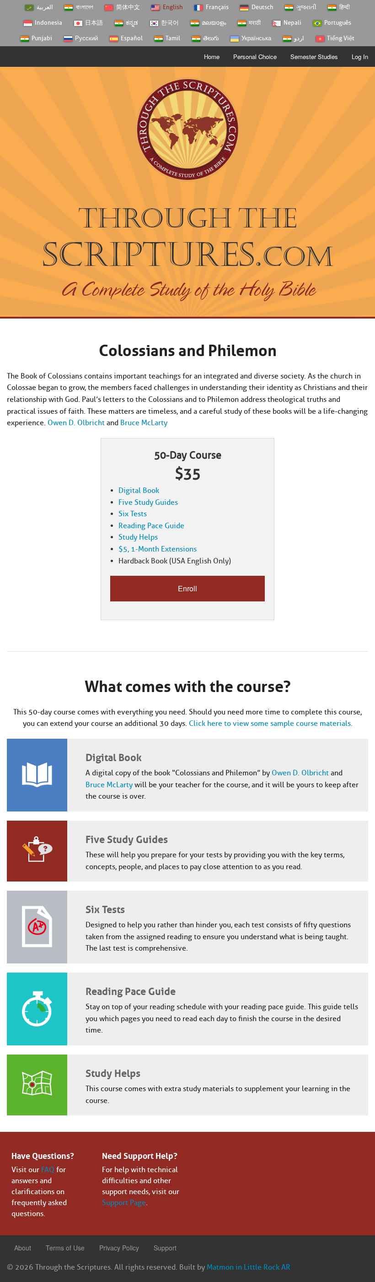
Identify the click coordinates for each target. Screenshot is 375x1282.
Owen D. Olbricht (76, 422)
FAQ (47, 1169)
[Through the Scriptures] (187, 128)
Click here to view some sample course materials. (271, 723)
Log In (360, 56)
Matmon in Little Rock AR (248, 1267)
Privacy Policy (119, 1247)
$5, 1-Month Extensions (157, 549)
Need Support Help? (139, 1154)
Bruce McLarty (143, 422)
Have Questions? (42, 1154)
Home (212, 56)
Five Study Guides (148, 502)
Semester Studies (314, 56)
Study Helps (138, 537)
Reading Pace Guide (151, 525)
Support (165, 1247)
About (22, 1247)
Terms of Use (65, 1247)
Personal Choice (255, 56)
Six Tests (132, 513)
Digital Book (138, 490)
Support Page (124, 1202)
